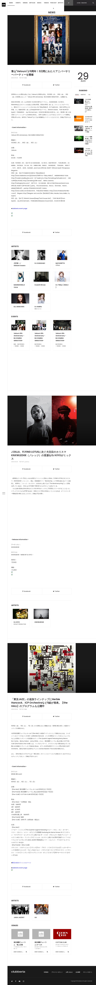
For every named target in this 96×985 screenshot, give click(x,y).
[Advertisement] (51, 375)
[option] (77, 95)
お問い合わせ (69, 972)
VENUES (25, 3)
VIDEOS (46, 3)
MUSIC (39, 3)
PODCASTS (53, 5)
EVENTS (18, 3)
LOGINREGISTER (82, 3)
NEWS (11, 3)
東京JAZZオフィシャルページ (21, 863)
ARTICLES (32, 3)
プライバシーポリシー (57, 972)
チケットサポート (87, 972)
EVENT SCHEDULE (18, 952)
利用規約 (46, 972)
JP (68, 3)
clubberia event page (19, 208)
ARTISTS (60, 3)
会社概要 (78, 972)
